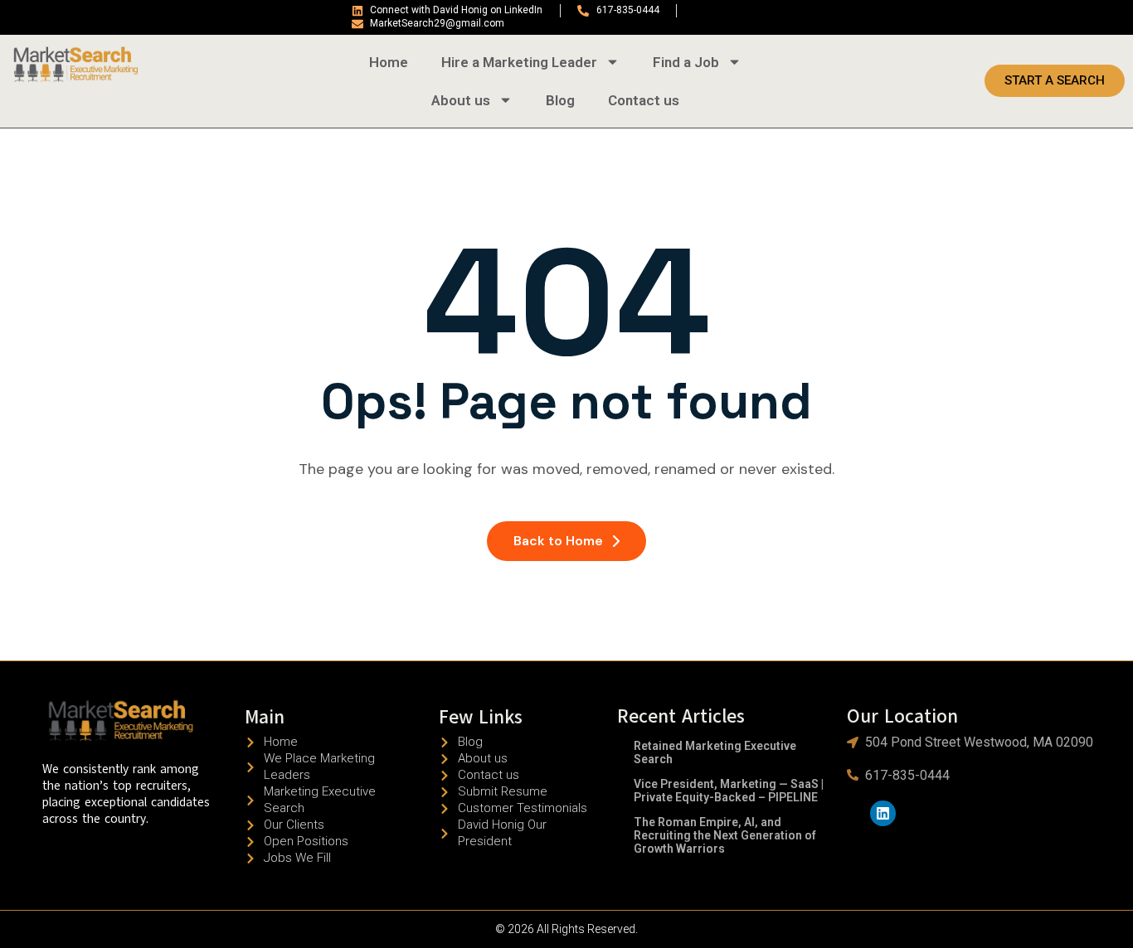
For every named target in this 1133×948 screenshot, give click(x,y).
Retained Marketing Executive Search (715, 752)
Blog (560, 100)
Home (388, 62)
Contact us (643, 100)
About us (460, 100)
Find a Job (686, 62)
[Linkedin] (883, 813)
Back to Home (558, 540)
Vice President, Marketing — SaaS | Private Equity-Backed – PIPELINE (729, 790)
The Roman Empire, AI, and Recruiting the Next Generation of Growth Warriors (725, 835)
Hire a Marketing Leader (519, 62)
